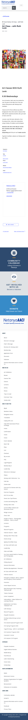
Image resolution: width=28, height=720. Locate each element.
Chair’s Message (8, 344)
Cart (5, 450)
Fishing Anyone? (8, 562)
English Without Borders (10, 649)
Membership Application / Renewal (13, 568)
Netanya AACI (5, 158)
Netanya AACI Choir (9, 504)
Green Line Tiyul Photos (10, 498)
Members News (8, 411)
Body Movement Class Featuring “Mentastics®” (12, 589)
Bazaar (6, 375)
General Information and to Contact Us (13, 363)
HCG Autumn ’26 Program (11, 638)
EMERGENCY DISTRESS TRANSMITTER (10, 604)
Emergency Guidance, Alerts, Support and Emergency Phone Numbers (14, 578)
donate (14, 309)
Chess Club (7, 515)
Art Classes (5, 150)
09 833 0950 (5, 162)
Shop (5, 447)
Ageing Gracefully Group (10, 542)
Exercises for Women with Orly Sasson (12, 488)
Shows (5, 391)
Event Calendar (8, 441)
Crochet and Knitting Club (10, 501)
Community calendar (9, 695)
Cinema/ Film (7, 378)
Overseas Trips (8, 397)
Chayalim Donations (9, 615)
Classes (6, 381)
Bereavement (7, 684)
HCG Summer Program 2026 (11, 632)
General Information (9, 565)
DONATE (6, 698)
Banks (5, 673)
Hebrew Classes (8, 574)
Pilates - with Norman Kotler (19, 231)
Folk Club (6, 481)
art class (4, 155)
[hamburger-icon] (21, 5)
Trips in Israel (7, 394)
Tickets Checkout (8, 593)
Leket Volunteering (9, 659)
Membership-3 (8, 466)
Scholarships (7, 665)
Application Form (8, 353)
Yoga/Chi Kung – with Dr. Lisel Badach (14, 629)
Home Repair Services (10, 585)
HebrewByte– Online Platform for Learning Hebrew (13, 600)
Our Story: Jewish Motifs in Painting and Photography (13, 555)
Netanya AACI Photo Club (10, 535)
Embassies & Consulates (10, 687)
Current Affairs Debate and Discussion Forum (11, 508)
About (5, 337)
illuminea (17, 716)
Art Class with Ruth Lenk (10, 545)
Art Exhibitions (8, 372)
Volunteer (6, 359)
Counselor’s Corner (9, 635)
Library (6, 387)
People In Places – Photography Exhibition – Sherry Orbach (12, 519)
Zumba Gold (6, 231)
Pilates (6, 475)
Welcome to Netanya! (9, 472)
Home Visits (7, 662)
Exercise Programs (9, 492)
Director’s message (9, 341)
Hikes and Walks (8, 551)
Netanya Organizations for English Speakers (13, 680)
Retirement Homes (9, 676)
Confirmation (7, 431)
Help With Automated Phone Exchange (11, 424)
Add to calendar (11, 224)
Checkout (6, 453)
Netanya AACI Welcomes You (12, 478)
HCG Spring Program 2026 (11, 626)
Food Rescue (7, 655)
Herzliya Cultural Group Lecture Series (12, 618)
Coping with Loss (8, 420)
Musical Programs (8, 529)
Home (5, 428)
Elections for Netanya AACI (11, 347)
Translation (7, 417)
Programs (6, 526)
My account (7, 456)
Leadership (7, 469)
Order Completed (8, 596)
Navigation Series (8, 414)
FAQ (5, 459)
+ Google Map (9, 192)
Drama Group (7, 539)
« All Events (5, 16)
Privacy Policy (7, 709)
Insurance (6, 582)
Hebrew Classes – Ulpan (10, 532)
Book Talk (6, 444)
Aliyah (5, 408)
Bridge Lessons (8, 512)
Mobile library (7, 652)
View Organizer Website (7, 167)
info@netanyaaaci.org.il (7, 172)
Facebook (6, 706)
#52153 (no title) (8, 495)
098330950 (9, 196)
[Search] (14, 8)
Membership (7, 350)
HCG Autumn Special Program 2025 (13, 622)
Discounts (6, 356)
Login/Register (8, 462)
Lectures (6, 384)
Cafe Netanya (7, 608)
